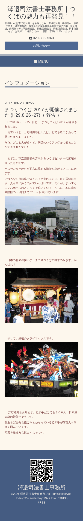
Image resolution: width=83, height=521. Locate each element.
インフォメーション (27, 83)
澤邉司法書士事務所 (41, 487)
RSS (42, 502)
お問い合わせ (41, 45)
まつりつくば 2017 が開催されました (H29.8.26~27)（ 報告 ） (41, 112)
